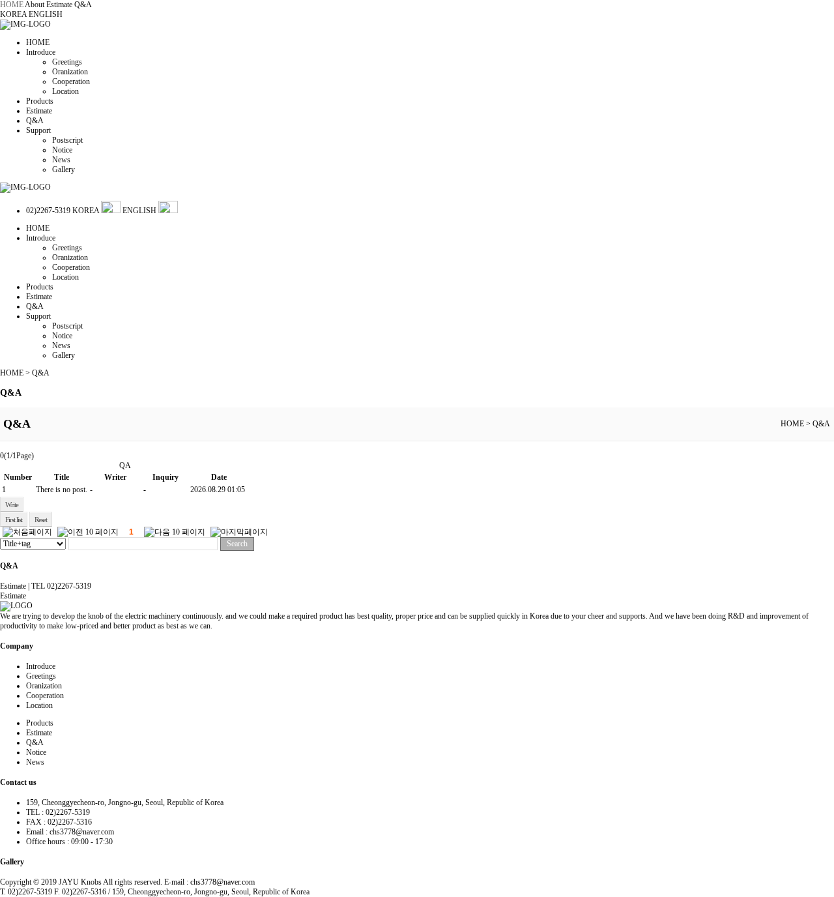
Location (65, 91)
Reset (41, 519)
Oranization (70, 71)
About (34, 4)
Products (39, 101)
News (61, 159)
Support (38, 130)
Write (11, 504)
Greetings (67, 61)
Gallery (63, 169)
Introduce (40, 52)
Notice (62, 149)
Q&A (83, 4)
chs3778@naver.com (82, 831)
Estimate (59, 4)
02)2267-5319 (48, 210)
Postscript (67, 140)
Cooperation (71, 81)
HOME (11, 4)
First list (13, 519)
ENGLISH (46, 14)
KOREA (14, 14)
